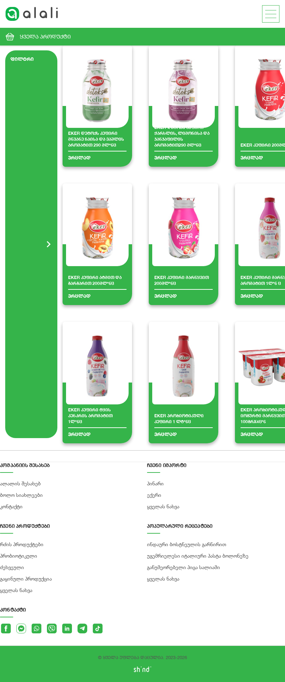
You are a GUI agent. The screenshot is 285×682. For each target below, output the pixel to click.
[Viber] (52, 628)
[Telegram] (82, 628)
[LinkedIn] (67, 628)
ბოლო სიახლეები (21, 495)
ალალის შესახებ (20, 483)
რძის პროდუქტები (21, 544)
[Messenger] (21, 628)
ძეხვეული (12, 567)
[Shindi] (142, 670)
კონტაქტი (11, 506)
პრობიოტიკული (18, 556)
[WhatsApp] (36, 628)
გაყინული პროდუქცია (26, 579)
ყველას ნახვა (16, 590)
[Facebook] (6, 628)
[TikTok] (98, 628)
